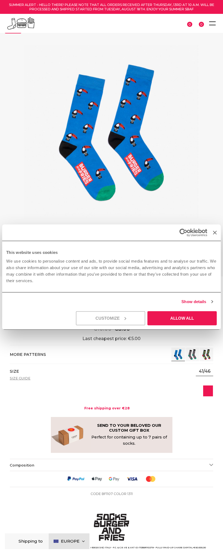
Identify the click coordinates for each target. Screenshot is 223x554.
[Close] (13, 541)
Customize (107, 318)
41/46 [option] (204, 371)
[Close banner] (215, 233)
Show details (193, 301)
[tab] (111, 465)
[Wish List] (208, 390)
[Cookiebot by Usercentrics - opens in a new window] (183, 233)
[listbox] (204, 371)
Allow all (182, 318)
